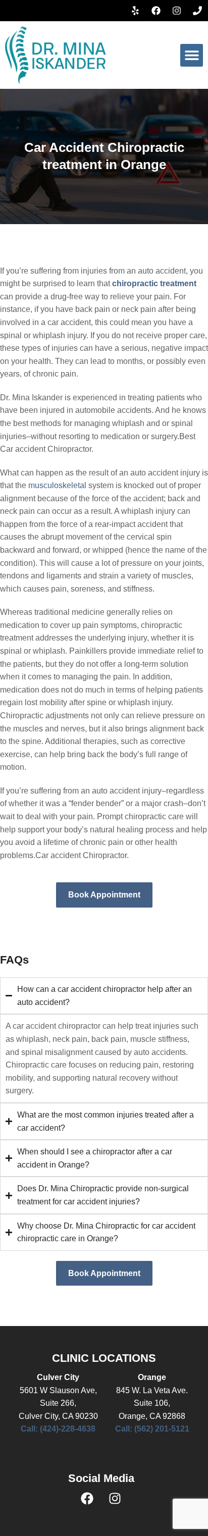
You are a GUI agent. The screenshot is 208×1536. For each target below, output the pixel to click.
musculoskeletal (57, 485)
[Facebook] (156, 11)
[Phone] (197, 11)
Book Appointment (104, 894)
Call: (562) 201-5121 (152, 1428)
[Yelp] (135, 11)
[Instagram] (177, 11)
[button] (191, 55)
